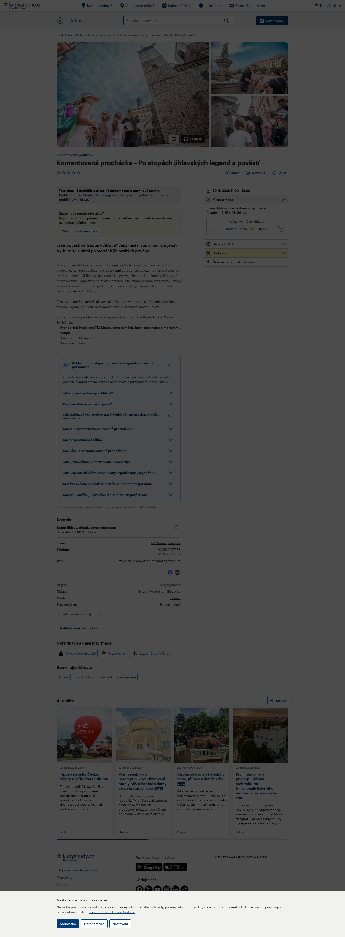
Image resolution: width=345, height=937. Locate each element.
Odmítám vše (94, 924)
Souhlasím (68, 924)
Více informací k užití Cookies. (112, 912)
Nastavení (120, 924)
